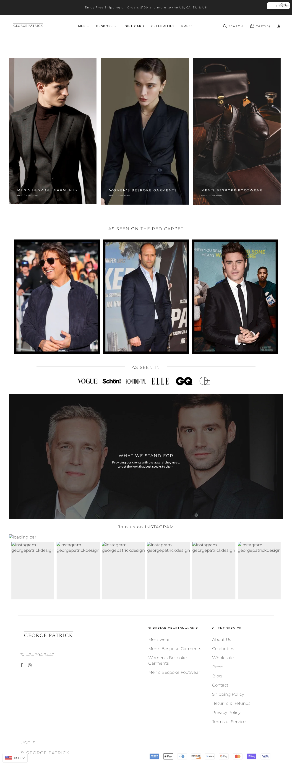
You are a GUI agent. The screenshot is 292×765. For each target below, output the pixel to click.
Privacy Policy (226, 712)
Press (217, 666)
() (263, 26)
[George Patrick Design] (28, 26)
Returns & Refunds (231, 703)
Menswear (159, 639)
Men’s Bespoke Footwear (174, 672)
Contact (220, 685)
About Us (221, 639)
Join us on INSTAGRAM (146, 526)
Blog (217, 676)
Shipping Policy (228, 694)
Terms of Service (229, 721)
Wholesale (223, 657)
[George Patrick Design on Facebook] (22, 665)
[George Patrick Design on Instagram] (29, 665)
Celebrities (223, 648)
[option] (146, 381)
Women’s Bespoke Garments (167, 660)
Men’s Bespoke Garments (174, 648)
